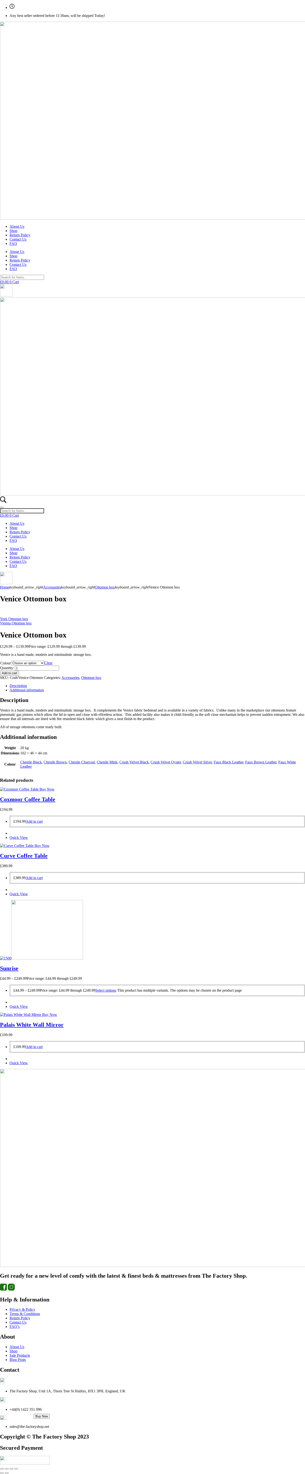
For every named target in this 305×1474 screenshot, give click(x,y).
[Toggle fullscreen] (7, 1468)
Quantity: (7, 668)
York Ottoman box (14, 619)
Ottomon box (105, 587)
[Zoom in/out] (2, 1468)
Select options (105, 990)
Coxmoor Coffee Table (27, 799)
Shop (13, 231)
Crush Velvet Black (134, 762)
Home (4, 587)
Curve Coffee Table (24, 856)
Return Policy (20, 235)
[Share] (11, 1468)
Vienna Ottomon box (16, 623)
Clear (48, 663)
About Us (17, 226)
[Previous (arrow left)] (2, 1473)
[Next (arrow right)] (7, 1473)
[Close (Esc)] (16, 1468)
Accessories (52, 587)
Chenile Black (31, 762)
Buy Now (42, 1416)
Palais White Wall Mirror (32, 1025)
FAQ (13, 244)
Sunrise (9, 968)
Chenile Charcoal (82, 762)
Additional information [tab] (27, 690)
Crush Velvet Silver (197, 762)
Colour (5, 663)
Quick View (19, 838)
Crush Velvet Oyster (166, 762)
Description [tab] (18, 686)
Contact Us (18, 239)
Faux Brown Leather (260, 762)
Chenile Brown (55, 762)
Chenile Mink (107, 762)
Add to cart (9, 673)
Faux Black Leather (228, 762)
